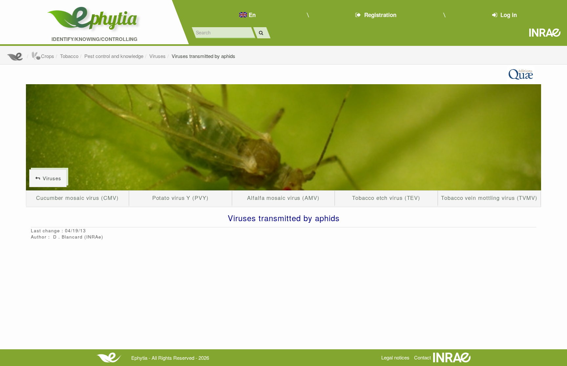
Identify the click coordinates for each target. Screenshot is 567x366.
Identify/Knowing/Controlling (94, 39)
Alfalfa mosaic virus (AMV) (283, 198)
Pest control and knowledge (113, 55)
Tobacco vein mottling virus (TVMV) (489, 198)
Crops (47, 55)
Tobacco (69, 55)
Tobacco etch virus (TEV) (386, 198)
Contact (422, 357)
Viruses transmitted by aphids (203, 55)
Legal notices (395, 357)
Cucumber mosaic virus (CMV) (77, 198)
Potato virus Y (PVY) (180, 198)
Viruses (157, 55)
